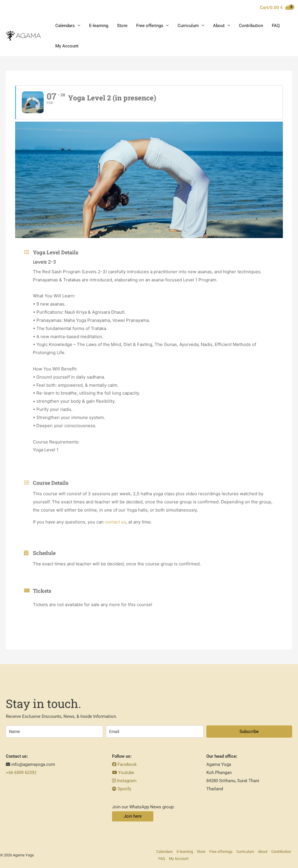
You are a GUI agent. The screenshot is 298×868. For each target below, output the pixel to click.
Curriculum (188, 25)
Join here (133, 816)
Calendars (65, 25)
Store (122, 25)
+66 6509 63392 (21, 772)
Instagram (126, 780)
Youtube (125, 772)
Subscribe (249, 731)
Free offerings (149, 25)
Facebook (126, 764)
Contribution (251, 25)
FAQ (276, 25)
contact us (115, 522)
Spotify (123, 788)
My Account (67, 46)
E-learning (98, 25)
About (219, 25)
